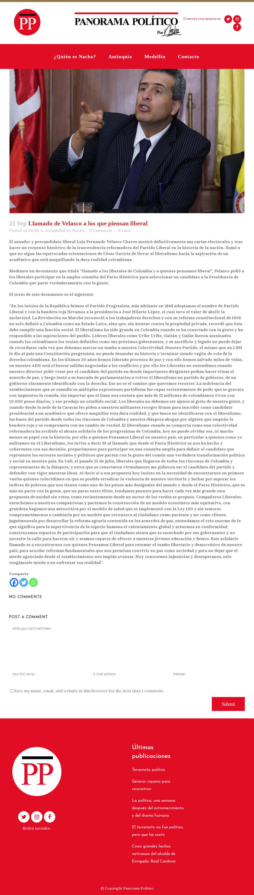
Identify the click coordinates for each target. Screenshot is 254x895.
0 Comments (100, 231)
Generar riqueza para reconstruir (151, 785)
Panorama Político (138, 888)
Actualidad (55, 231)
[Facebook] (14, 582)
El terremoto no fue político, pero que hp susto (157, 831)
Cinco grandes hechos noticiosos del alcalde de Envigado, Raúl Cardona (153, 854)
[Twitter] (23, 582)
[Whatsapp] (33, 582)
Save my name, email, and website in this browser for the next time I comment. (89, 690)
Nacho (78, 231)
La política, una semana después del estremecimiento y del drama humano (158, 808)
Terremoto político (148, 770)
